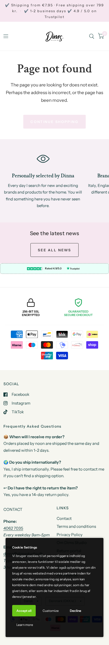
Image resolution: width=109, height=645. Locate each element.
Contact (64, 518)
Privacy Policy (70, 534)
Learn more (24, 625)
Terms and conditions (76, 526)
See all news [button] (54, 250)
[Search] (91, 36)
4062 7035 (13, 528)
